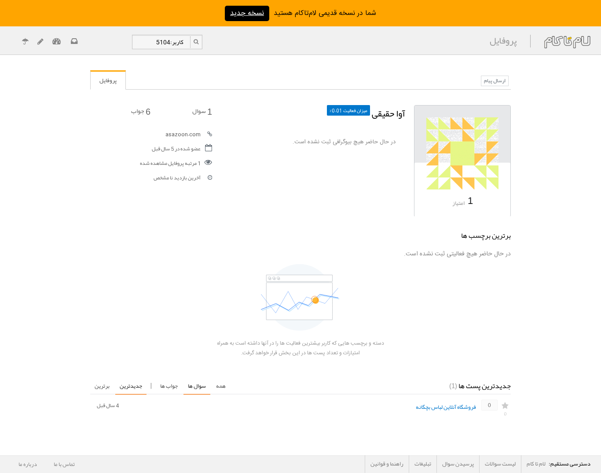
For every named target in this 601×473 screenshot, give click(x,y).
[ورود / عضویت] (56, 42)
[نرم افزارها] (40, 42)
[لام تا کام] (73, 42)
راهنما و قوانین (386, 463)
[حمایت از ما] (25, 42)
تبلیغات (422, 463)
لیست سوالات (500, 463)
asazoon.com (183, 134)
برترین (102, 386)
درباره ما (27, 464)
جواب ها (169, 386)
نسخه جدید (247, 13)
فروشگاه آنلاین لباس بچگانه (446, 407)
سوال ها (197, 386)
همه (221, 386)
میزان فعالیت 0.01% (348, 110)
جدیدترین (131, 386)
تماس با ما (64, 464)
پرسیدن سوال (458, 463)
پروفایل (108, 80)
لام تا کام (536, 463)
